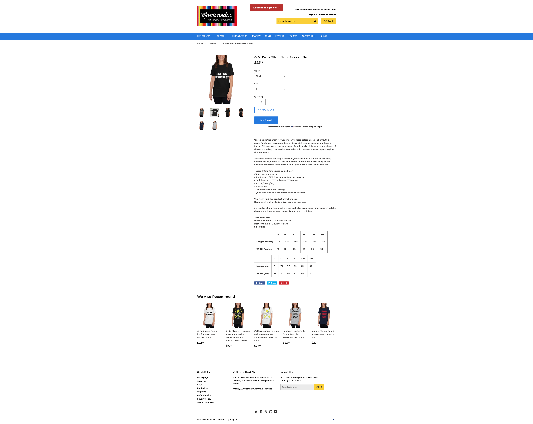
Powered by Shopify (227, 419)
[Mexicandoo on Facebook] (261, 412)
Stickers (292, 36)
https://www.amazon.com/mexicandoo (252, 389)
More (324, 36)
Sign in (312, 15)
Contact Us (202, 388)
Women (212, 43)
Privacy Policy (204, 399)
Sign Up (319, 387)
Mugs (268, 36)
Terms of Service (205, 402)
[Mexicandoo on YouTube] (275, 412)
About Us (201, 381)
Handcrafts (204, 36)
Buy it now (266, 120)
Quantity (258, 96)
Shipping (201, 391)
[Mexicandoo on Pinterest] (265, 412)
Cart (330, 21)
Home (200, 43)
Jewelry (256, 36)
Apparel (221, 36)
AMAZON (264, 377)
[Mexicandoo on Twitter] (256, 412)
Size (256, 83)
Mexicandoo (209, 419)
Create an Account (327, 15)
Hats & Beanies (239, 36)
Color (257, 71)
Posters (279, 36)
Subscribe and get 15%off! (266, 7)
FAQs (199, 384)
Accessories (308, 36)
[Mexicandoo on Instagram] (270, 412)
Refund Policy (204, 395)
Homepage (202, 377)
